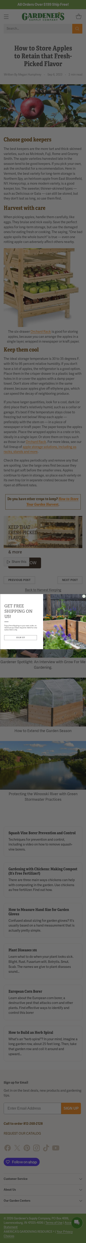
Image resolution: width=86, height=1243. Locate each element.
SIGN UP (20, 637)
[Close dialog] (83, 596)
